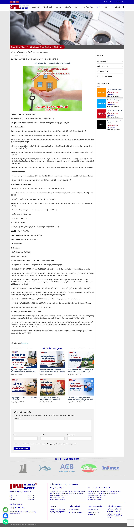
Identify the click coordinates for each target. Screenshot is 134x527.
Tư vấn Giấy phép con (114, 100)
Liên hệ (117, 7)
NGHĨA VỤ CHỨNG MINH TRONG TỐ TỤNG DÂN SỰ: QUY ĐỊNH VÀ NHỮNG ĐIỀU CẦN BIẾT (52, 371)
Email (43, 435)
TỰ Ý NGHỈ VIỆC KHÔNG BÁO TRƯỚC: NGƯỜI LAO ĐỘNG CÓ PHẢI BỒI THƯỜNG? (23, 371)
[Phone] (5, 522)
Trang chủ (36, 7)
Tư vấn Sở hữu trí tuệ (114, 110)
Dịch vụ (58, 7)
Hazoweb (33, 524)
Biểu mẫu (68, 7)
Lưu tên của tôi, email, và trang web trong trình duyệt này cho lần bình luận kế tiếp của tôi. (47, 444)
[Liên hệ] (5, 509)
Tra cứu (77, 7)
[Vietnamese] (17, 1)
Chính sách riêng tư (109, 1)
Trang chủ (14, 47)
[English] (14, 1)
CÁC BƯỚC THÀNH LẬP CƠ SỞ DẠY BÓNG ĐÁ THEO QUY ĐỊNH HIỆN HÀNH (80, 371)
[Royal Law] (19, 7)
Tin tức (99, 7)
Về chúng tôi (47, 7)
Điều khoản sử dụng (119, 1)
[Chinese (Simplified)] (11, 1)
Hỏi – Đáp (108, 7)
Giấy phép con (102, 66)
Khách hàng (88, 7)
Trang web (70, 435)
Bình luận (17, 418)
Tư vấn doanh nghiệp (105, 76)
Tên (15, 435)
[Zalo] (5, 515)
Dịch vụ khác (102, 61)
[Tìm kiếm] (123, 7)
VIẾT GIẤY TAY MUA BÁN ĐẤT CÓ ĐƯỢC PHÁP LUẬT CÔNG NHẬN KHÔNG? (51, 399)
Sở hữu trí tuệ (103, 71)
